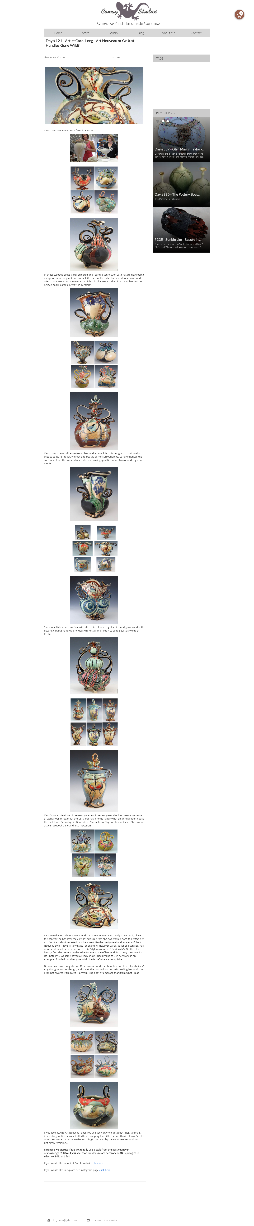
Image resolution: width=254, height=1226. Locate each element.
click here (98, 1163)
